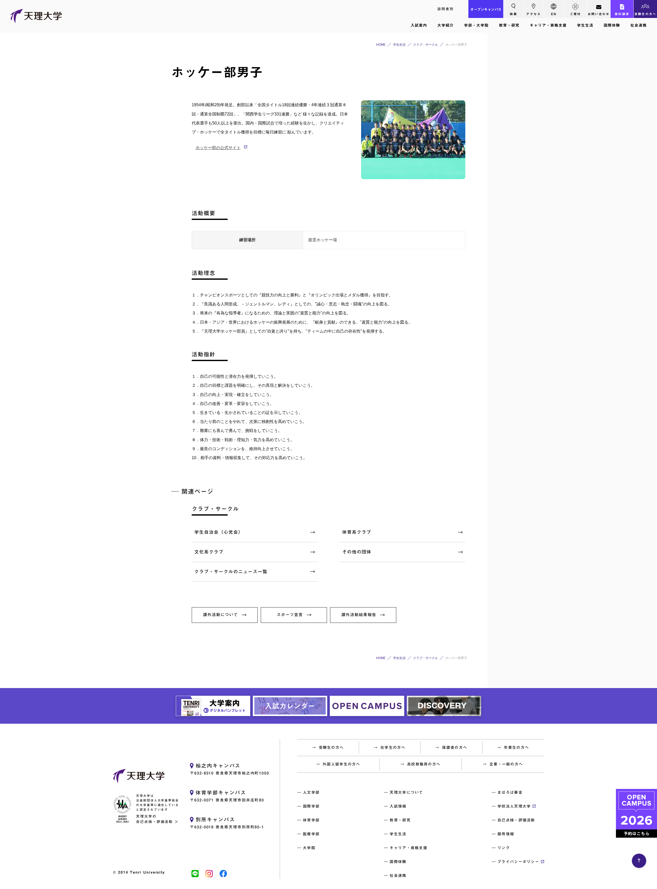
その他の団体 (356, 551)
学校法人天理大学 (514, 806)
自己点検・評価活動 (516, 820)
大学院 (309, 848)
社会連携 (638, 25)
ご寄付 (575, 13)
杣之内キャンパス (218, 765)
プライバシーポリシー (518, 862)
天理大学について (406, 792)
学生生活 (585, 25)
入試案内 (419, 25)
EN (554, 13)
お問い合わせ (599, 13)
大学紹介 (445, 25)
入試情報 (398, 806)
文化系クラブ (209, 551)
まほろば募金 (510, 792)
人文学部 (311, 792)
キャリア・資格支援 (548, 25)
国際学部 (311, 806)
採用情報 (505, 834)
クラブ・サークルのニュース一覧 (230, 571)
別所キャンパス (215, 819)
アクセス (533, 13)
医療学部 (311, 834)
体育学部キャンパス (221, 792)
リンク (503, 848)
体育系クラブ (356, 532)
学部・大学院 (476, 25)
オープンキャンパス (485, 9)
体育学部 (311, 820)
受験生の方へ (645, 13)
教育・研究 (509, 25)
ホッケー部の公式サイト (218, 148)
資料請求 (622, 13)
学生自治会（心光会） (218, 532)
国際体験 (612, 25)
